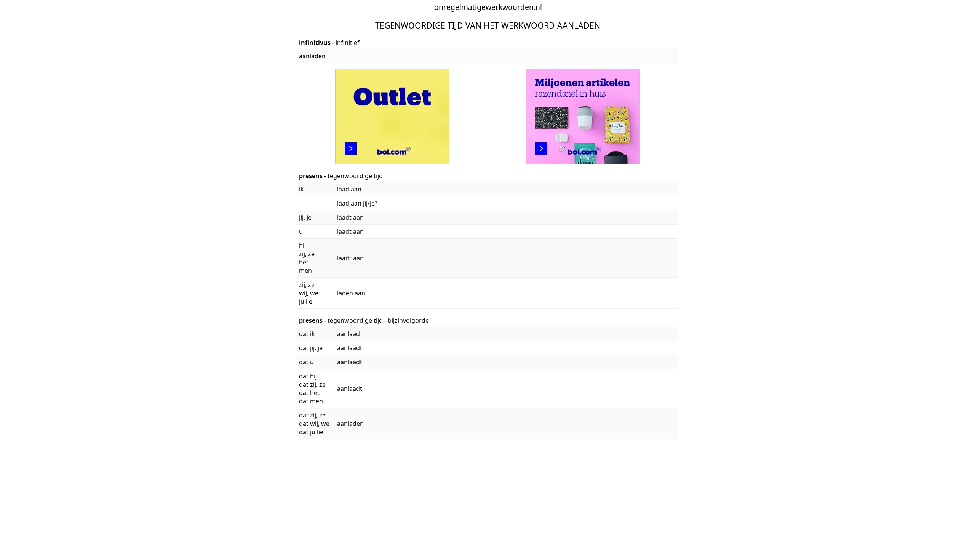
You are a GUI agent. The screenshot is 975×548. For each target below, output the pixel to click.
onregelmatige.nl (488, 7)
